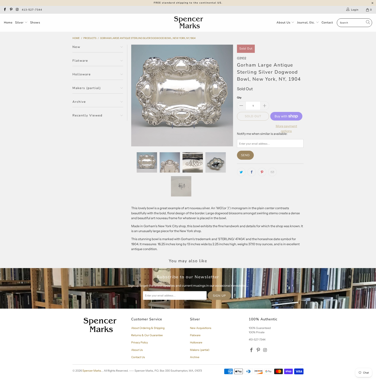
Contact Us (138, 357)
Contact (327, 22)
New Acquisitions (200, 328)
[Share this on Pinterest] (262, 172)
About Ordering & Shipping (147, 328)
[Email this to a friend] (272, 172)
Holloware (196, 342)
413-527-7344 (32, 10)
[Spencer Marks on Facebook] (4, 9)
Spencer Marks (91, 370)
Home (8, 22)
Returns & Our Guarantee (147, 335)
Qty (239, 97)
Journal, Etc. (306, 22)
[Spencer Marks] (189, 23)
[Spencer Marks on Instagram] (17, 9)
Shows (35, 22)
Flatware (195, 335)
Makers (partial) (200, 350)
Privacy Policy (139, 342)
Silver (19, 22)
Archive (194, 357)
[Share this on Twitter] (241, 172)
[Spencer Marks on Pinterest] (11, 9)
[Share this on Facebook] (251, 172)
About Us (284, 22)
